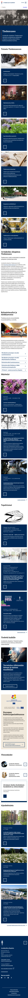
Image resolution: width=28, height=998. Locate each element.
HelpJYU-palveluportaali (6, 961)
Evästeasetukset (4, 971)
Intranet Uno (14, 993)
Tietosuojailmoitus (14, 989)
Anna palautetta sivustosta (6, 968)
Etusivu (4, 7)
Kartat (8, 959)
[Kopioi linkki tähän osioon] (23, 49)
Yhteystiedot (3, 959)
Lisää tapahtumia (21, 632)
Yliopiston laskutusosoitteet (7, 965)
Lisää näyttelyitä (21, 500)
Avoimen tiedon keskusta (10, 264)
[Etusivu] (8, 2)
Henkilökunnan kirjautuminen (14, 994)
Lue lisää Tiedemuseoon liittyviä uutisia (16, 925)
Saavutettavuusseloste (14, 991)
